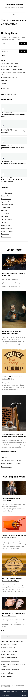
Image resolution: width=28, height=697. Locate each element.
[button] (14, 15)
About (3, 61)
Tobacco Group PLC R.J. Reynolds (11, 463)
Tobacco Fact (5, 234)
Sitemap (3, 83)
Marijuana (4, 210)
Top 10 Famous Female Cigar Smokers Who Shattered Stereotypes (12, 180)
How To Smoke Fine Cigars (9, 77)
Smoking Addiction (6, 219)
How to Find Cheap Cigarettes (10, 66)
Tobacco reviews (6, 237)
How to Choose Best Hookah (9, 63)
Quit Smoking (5, 213)
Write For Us (5, 695)
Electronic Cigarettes (7, 204)
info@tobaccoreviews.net (9, 691)
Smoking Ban (5, 222)
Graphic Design (5, 207)
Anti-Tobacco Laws (6, 193)
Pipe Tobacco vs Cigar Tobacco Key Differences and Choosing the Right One (13, 164)
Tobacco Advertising (7, 228)
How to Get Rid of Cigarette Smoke (11, 69)
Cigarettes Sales (6, 199)
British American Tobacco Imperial (11, 460)
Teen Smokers (5, 225)
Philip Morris (4, 457)
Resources (4, 80)
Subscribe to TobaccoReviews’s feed (12, 641)
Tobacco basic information (9, 94)
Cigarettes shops (6, 202)
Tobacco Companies (7, 231)
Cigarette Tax (5, 196)
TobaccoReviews (14, 4)
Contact (24, 695)
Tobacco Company (6, 467)
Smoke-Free (4, 216)
